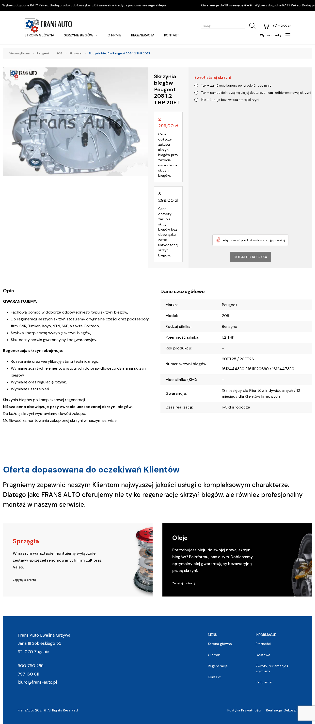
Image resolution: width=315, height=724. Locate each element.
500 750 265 (31, 665)
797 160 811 (28, 674)
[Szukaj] (251, 26)
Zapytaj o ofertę (24, 580)
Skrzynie (75, 53)
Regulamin (264, 682)
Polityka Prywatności (244, 710)
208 (59, 53)
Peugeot (43, 53)
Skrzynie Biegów (79, 35)
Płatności (263, 644)
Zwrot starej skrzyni (212, 77)
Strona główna (39, 35)
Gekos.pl (290, 710)
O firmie (114, 35)
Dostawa (263, 655)
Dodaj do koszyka (250, 257)
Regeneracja (142, 35)
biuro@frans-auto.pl (37, 682)
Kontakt (171, 35)
